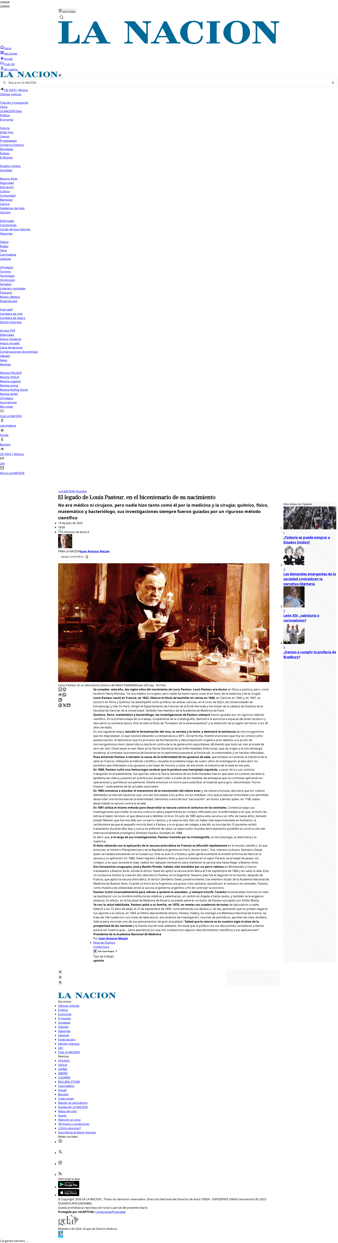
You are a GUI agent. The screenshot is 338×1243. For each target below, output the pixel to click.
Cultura (5, 191)
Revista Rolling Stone (14, 390)
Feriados (5, 284)
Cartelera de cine (11, 314)
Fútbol (4, 242)
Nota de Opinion (104, 943)
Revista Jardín (9, 394)
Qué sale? (6, 309)
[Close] (60, 972)
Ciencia (5, 204)
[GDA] (68, 1224)
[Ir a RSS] (60, 1175)
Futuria (5, 128)
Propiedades (8, 141)
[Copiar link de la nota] (60, 700)
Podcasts (6, 293)
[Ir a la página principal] (169, 43)
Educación (7, 187)
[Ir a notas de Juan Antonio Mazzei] (163, 541)
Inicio (7, 48)
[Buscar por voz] (332, 82)
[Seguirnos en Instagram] (60, 1164)
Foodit (8, 59)
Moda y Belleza (10, 297)
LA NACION (66, 491)
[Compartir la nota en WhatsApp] (64, 695)
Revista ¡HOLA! (9, 377)
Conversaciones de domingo (19, 352)
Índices (5, 153)
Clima (3, 107)
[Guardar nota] (60, 689)
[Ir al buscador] (61, 17)
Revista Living (9, 385)
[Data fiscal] (60, 1237)
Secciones (10, 54)
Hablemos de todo (12, 208)
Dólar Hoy (6, 132)
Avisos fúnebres (10, 339)
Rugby (4, 246)
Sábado (5, 356)
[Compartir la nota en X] (64, 705)
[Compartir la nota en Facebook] (60, 705)
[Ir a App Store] (68, 1195)
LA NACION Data (11, 111)
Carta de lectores (11, 347)
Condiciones (103, 1212)
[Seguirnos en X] (60, 1153)
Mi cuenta (10, 69)
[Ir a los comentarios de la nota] (64, 689)
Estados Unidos (10, 166)
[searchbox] (168, 83)
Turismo (5, 271)
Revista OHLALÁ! (11, 373)
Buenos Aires (8, 179)
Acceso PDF (7, 331)
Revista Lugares (10, 381)
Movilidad (6, 149)
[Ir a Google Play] (68, 1187)
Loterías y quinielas (13, 288)
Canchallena (8, 255)
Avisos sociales (10, 343)
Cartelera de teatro (12, 318)
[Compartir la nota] (60, 695)
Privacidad (119, 1212)
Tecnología (7, 276)
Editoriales (7, 221)
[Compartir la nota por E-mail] (69, 705)
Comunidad (7, 195)
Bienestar (6, 200)
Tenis (3, 250)
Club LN (9, 64)
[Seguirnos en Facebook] (60, 1142)
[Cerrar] (60, 75)
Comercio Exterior (12, 145)
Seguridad (7, 183)
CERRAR (5, 2)
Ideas (3, 360)
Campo (5, 136)
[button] (169, 273)
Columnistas (8, 225)
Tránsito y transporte (14, 103)
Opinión (80, 491)
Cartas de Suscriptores (15, 229)
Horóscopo (7, 280)
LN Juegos (6, 267)
